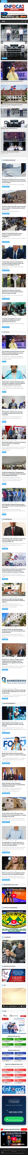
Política (4, 358)
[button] (14, 995)
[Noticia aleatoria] (25, 21)
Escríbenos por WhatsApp (15, 1117)
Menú (3, 21)
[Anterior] (2, 41)
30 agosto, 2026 (6, 44)
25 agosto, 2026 (6, 437)
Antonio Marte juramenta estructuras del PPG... (12, 78)
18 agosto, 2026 (6, 655)
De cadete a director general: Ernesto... (10, 149)
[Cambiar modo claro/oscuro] (2, 1152)
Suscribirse (23, 1126)
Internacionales (6, 184)
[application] (14, 995)
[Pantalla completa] (24, 1003)
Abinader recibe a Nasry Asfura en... (9, 125)
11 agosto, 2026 (6, 257)
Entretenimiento (6, 730)
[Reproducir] (4, 1003)
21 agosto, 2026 (6, 809)
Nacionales (4, 55)
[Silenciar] (21, 1003)
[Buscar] (22, 21)
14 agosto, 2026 (6, 229)
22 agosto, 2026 (6, 625)
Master (12, 44)
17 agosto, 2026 (6, 500)
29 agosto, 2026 (6, 377)
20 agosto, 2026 (6, 468)
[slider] (12, 1003)
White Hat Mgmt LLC (20, 1150)
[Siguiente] (26, 41)
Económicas (5, 546)
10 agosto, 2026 (6, 286)
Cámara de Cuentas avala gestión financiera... (12, 102)
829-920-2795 (15, 1109)
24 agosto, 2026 (6, 175)
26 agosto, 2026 (6, 407)
